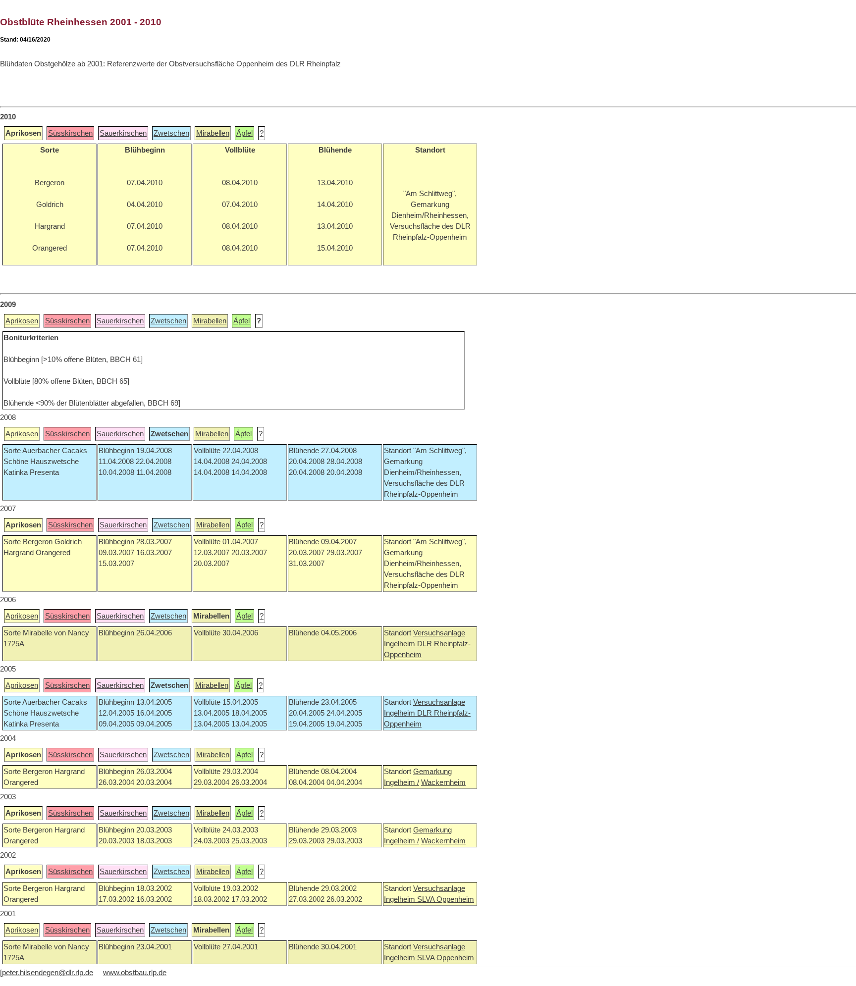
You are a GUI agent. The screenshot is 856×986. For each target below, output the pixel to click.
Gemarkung (432, 772)
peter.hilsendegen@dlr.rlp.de (47, 973)
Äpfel (244, 133)
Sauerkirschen (123, 133)
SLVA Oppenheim (445, 899)
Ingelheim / (401, 782)
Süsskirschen (70, 133)
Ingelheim (400, 644)
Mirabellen (212, 133)
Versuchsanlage (439, 633)
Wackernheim (443, 782)
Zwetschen (171, 133)
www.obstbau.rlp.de (134, 973)
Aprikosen (21, 321)
